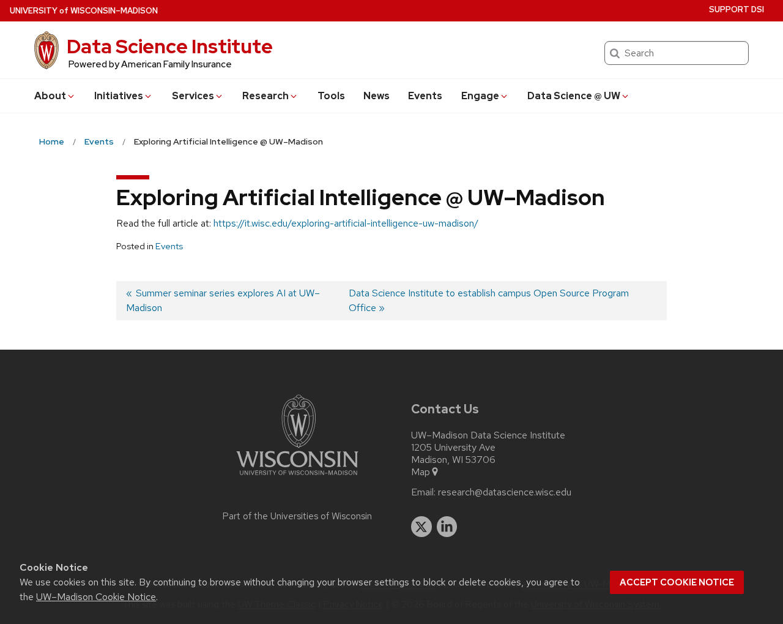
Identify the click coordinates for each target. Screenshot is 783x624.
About (50, 95)
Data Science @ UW (573, 95)
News (376, 95)
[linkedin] (447, 526)
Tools (331, 95)
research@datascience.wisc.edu (504, 492)
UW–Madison (84, 11)
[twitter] (421, 526)
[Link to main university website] (297, 477)
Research (265, 95)
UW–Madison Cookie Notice (96, 596)
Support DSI (736, 9)
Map (420, 472)
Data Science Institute (170, 46)
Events (425, 95)
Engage (480, 95)
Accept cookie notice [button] (677, 582)
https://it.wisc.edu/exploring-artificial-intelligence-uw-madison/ (345, 223)
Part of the (297, 516)
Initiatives (118, 95)
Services (193, 95)
